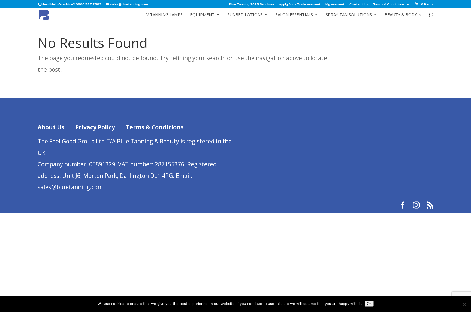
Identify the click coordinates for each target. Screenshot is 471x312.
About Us (51, 127)
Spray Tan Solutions (349, 15)
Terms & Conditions (389, 4)
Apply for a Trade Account (300, 4)
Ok (369, 303)
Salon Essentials (294, 15)
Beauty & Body (401, 15)
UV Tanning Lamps (163, 15)
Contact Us (358, 4)
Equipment (202, 15)
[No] (464, 304)
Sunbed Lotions (245, 15)
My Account (335, 4)
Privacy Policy (95, 127)
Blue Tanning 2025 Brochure (251, 4)
